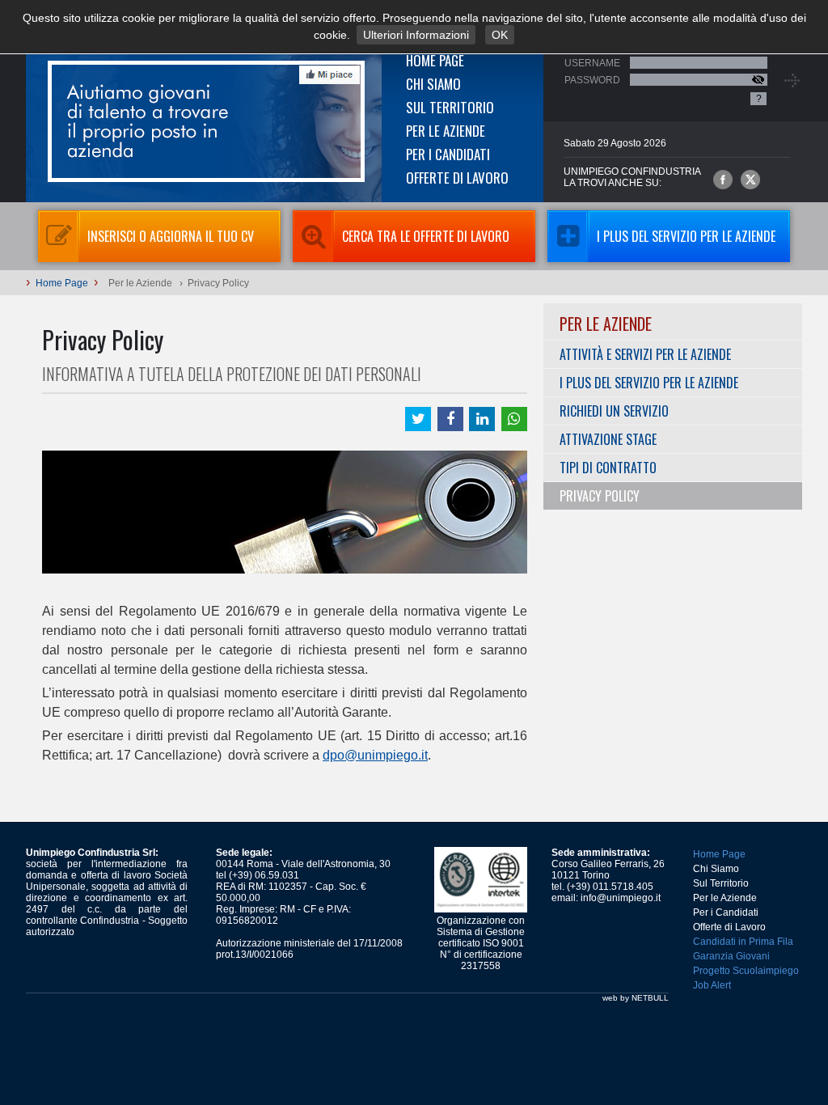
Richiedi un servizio (614, 411)
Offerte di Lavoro (457, 177)
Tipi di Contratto (608, 467)
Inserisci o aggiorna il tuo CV (170, 236)
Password (592, 80)
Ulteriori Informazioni (416, 34)
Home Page (435, 60)
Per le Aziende (445, 131)
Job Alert (712, 985)
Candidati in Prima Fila (743, 941)
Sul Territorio (450, 107)
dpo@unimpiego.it (375, 755)
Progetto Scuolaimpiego (746, 970)
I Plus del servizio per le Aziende (649, 382)
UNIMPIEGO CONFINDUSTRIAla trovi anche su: (632, 177)
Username (592, 63)
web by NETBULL (635, 997)
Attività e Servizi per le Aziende (645, 354)
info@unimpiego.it (621, 898)
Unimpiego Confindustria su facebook (723, 179)
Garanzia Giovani (731, 956)
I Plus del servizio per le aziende (686, 236)
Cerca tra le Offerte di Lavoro (425, 236)
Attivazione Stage (608, 439)
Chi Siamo (433, 84)
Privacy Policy (600, 496)
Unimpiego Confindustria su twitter (750, 179)
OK (500, 34)
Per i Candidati (448, 154)
